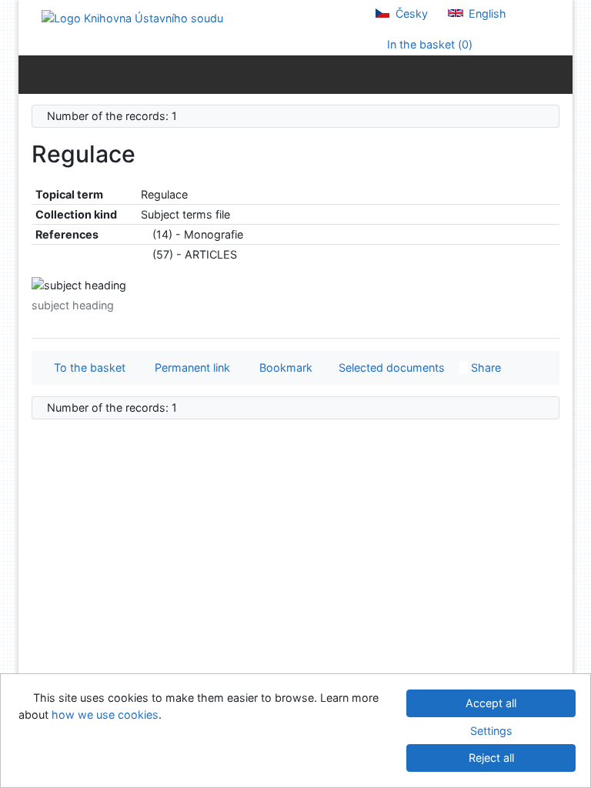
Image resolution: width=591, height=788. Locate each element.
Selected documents (390, 367)
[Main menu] (558, 74)
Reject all (491, 757)
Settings (491, 730)
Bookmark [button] (282, 367)
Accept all (491, 703)
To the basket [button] (86, 367)
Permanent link (189, 367)
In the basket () (428, 44)
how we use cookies (105, 714)
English (486, 13)
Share (484, 367)
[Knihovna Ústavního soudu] (132, 17)
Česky (410, 13)
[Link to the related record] (145, 234)
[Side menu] (33, 74)
